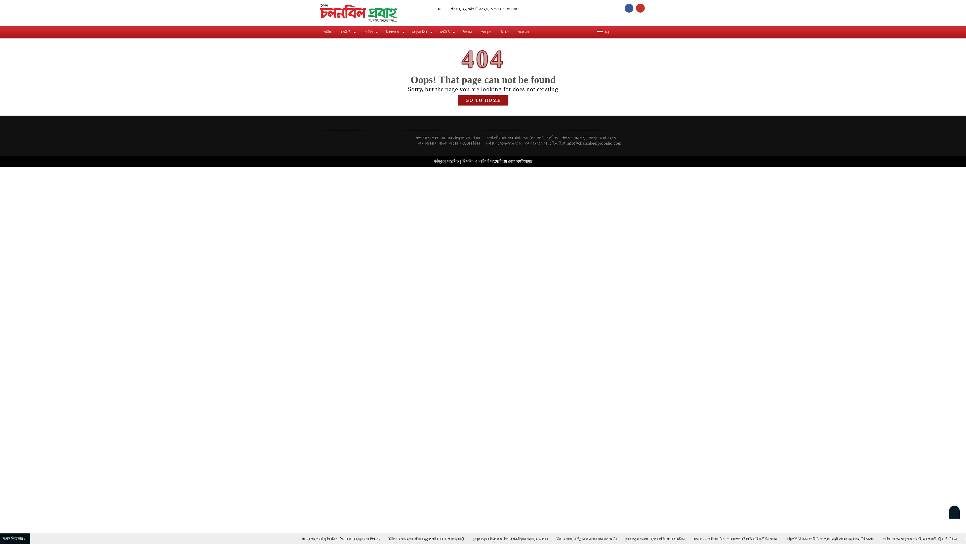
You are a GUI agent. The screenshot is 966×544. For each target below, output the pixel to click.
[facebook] (630, 8)
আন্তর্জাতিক (419, 32)
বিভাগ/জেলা (392, 32)
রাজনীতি (345, 32)
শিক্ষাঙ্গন (467, 32)
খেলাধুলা (486, 32)
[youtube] (641, 8)
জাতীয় (328, 32)
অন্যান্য (523, 32)
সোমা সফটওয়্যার (520, 161)
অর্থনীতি (444, 32)
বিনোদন (504, 32)
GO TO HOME (483, 100)
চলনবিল (368, 32)
